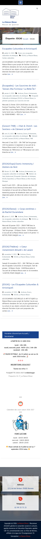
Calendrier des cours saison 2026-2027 (20, 410)
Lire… (9, 74)
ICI (27, 369)
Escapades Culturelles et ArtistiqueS (19, 48)
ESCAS (24, 55)
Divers (20, 53)
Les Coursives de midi (22, 101)
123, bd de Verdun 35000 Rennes (21, 488)
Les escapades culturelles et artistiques (15, 96)
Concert (10, 138)
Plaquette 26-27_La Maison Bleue (20, 376)
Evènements (33, 93)
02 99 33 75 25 (21, 507)
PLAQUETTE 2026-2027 (15, 373)
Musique (5, 181)
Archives (20, 93)
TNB (31, 138)
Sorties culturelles (8, 58)
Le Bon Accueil (31, 179)
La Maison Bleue (9, 22)
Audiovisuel (9, 176)
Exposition (10, 179)
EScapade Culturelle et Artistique (25, 176)
